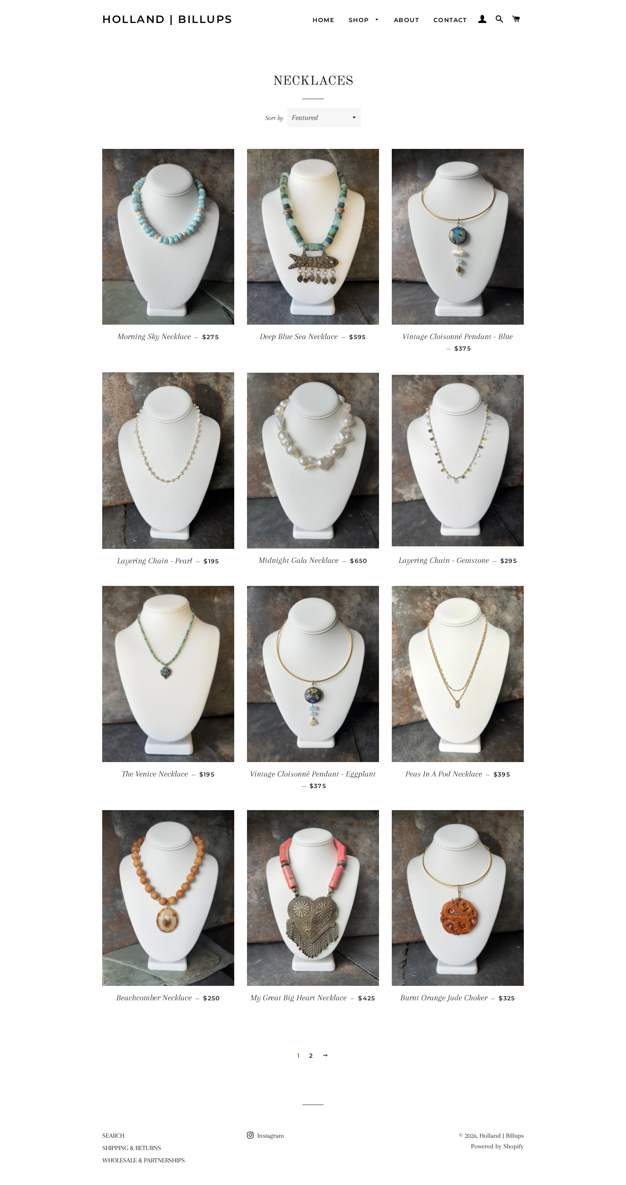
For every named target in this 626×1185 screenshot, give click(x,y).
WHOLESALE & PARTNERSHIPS (143, 1160)
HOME (323, 20)
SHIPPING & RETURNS (131, 1148)
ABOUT (406, 20)
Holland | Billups (167, 19)
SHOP (360, 20)
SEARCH (113, 1135)
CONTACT (450, 20)
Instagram (270, 1135)
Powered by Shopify (497, 1146)
